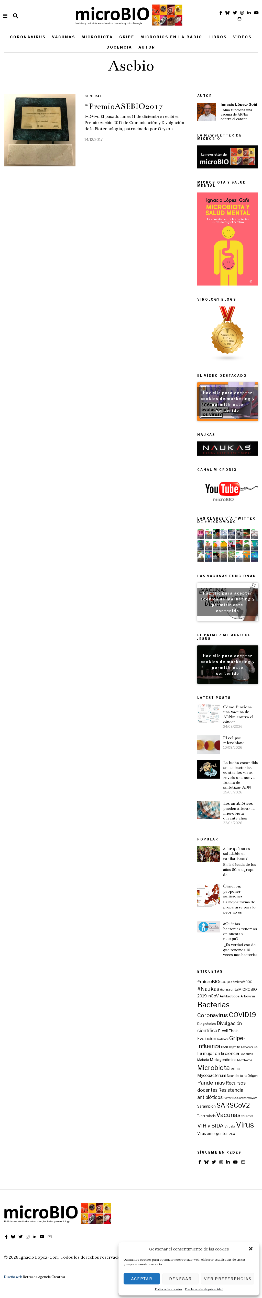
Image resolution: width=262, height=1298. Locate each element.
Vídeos (242, 37)
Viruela (229, 1126)
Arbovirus (248, 996)
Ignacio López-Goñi (239, 104)
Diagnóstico (206, 1024)
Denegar (180, 1279)
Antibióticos (230, 996)
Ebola (233, 1031)
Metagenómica (223, 1059)
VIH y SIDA (210, 1125)
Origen (253, 1076)
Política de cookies (168, 1289)
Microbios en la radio (171, 37)
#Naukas (208, 989)
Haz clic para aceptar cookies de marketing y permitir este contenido (228, 402)
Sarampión (206, 1106)
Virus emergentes (212, 1133)
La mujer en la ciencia (218, 1053)
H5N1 (224, 1047)
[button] (251, 1249)
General (93, 96)
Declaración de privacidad (204, 1289)
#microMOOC (242, 982)
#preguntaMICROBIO (238, 989)
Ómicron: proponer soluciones (233, 891)
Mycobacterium (211, 1075)
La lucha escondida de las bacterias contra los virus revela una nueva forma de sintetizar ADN (240, 775)
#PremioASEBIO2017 (123, 106)
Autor (146, 47)
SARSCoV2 (233, 1105)
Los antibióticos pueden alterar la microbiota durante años (239, 811)
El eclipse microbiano (234, 740)
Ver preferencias (228, 1279)
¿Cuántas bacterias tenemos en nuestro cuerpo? (240, 931)
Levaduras (246, 1054)
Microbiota (97, 37)
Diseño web (13, 1277)
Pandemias (211, 1082)
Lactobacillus (249, 1047)
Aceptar (141, 1279)
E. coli (223, 1031)
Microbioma (244, 1060)
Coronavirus (28, 37)
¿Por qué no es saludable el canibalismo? (236, 853)
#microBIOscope (214, 981)
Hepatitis (234, 1047)
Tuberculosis (206, 1116)
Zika (232, 1134)
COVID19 (242, 1015)
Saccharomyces (247, 1098)
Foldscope (222, 1039)
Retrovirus (229, 1098)
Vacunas (63, 37)
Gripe (126, 37)
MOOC (235, 1069)
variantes (247, 1116)
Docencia (119, 47)
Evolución (206, 1038)
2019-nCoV (208, 995)
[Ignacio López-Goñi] (206, 112)
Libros (218, 37)
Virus (245, 1124)
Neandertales (237, 1076)
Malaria (203, 1060)
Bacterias (213, 1004)
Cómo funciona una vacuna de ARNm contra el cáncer (236, 114)
